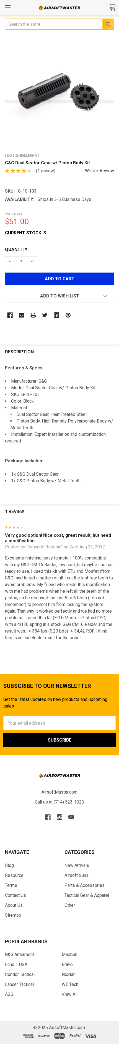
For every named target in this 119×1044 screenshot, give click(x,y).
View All (69, 994)
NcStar (68, 974)
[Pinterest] (68, 315)
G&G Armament (19, 954)
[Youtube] (71, 817)
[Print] (33, 315)
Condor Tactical (20, 974)
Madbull (69, 954)
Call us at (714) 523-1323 (59, 802)
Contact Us (15, 895)
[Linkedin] (56, 315)
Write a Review (99, 170)
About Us (14, 905)
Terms (11, 885)
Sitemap (13, 915)
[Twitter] (45, 315)
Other (69, 905)
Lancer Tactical (19, 984)
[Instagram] (59, 817)
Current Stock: (25, 232)
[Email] (22, 315)
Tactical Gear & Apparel (86, 895)
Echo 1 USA (16, 964)
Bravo (67, 964)
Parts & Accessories (84, 885)
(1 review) (45, 170)
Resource (14, 875)
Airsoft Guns (76, 875)
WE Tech (70, 984)
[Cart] (112, 7)
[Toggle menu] (7, 7)
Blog (9, 865)
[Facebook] (10, 315)
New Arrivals (76, 865)
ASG (9, 994)
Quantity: (17, 249)
